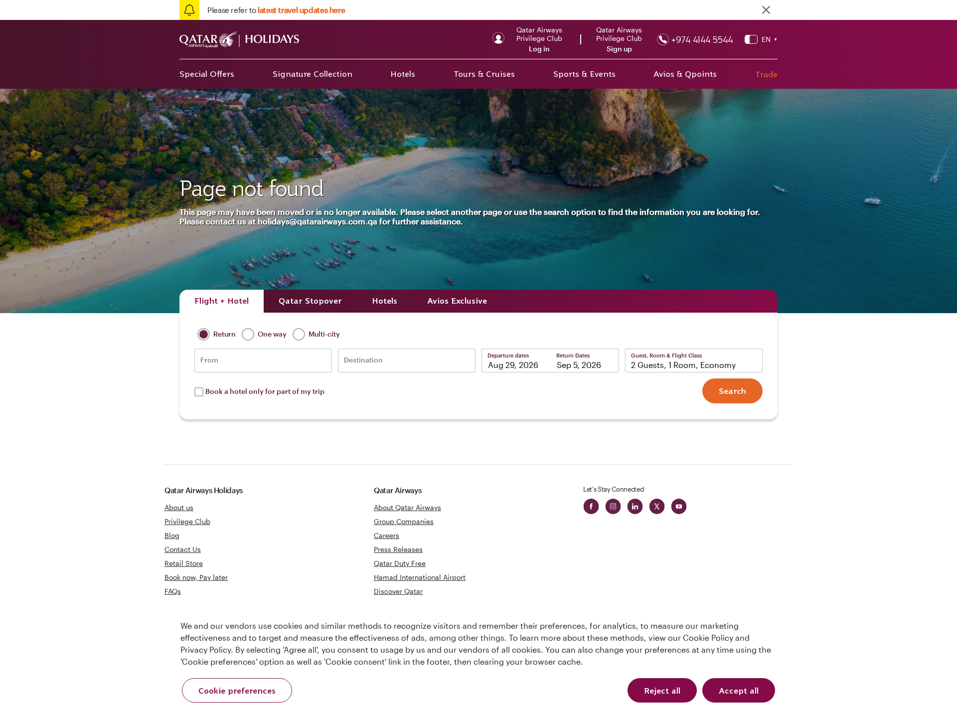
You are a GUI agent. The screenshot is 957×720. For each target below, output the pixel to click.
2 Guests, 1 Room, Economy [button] (683, 364)
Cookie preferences (237, 691)
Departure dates (508, 355)
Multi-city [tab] (323, 334)
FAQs (172, 591)
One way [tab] (271, 334)
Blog (171, 535)
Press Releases (398, 549)
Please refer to (276, 9)
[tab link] (457, 301)
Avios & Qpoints (685, 74)
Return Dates (573, 355)
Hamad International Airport (420, 577)
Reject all (662, 691)
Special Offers (206, 74)
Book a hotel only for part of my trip (264, 391)
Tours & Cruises (484, 74)
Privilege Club (187, 521)
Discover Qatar (398, 591)
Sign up (619, 49)
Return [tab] (224, 334)
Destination (363, 360)
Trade (766, 74)
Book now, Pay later (196, 577)
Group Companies (404, 521)
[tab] (221, 301)
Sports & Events (584, 74)
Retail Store (183, 563)
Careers (386, 535)
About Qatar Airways (407, 507)
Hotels (402, 74)
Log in (539, 49)
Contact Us (182, 549)
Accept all (739, 691)
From (209, 360)
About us (178, 507)
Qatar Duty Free (400, 563)
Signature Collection (312, 74)
